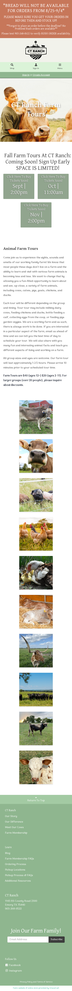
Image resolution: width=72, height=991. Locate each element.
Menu (59, 68)
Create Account (41, 75)
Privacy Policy (26, 982)
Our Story (11, 816)
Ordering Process (15, 864)
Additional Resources (18, 881)
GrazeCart (54, 988)
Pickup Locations (15, 870)
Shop (12, 68)
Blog (7, 853)
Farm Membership (16, 833)
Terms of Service (44, 982)
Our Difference (14, 822)
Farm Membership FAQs (19, 859)
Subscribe (56, 939)
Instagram (15, 971)
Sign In (36, 68)
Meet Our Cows (14, 827)
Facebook (14, 965)
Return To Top (36, 800)
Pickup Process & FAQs (19, 875)
